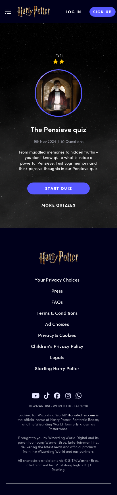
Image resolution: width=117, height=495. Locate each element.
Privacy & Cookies (57, 335)
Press (57, 291)
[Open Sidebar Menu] (8, 11)
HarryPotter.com (81, 415)
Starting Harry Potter (57, 368)
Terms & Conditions (57, 313)
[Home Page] (33, 12)
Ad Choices (57, 324)
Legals (57, 357)
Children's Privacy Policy (57, 346)
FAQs (57, 302)
